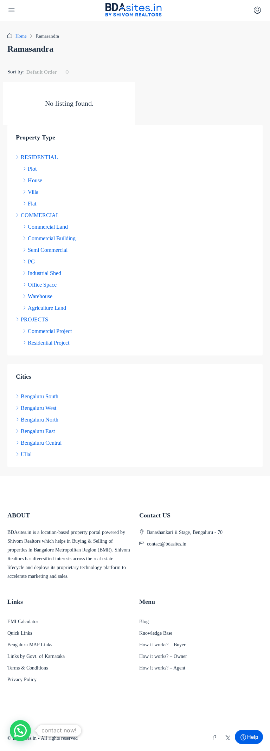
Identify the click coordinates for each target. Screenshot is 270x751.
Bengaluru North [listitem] (39, 420)
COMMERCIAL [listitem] (40, 215)
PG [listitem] (31, 262)
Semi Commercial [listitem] (48, 250)
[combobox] (47, 72)
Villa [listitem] (33, 192)
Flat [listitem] (32, 204)
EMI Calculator (22, 621)
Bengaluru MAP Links (29, 644)
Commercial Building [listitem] (52, 238)
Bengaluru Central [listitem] (41, 443)
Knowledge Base (155, 633)
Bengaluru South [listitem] (39, 396)
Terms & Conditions (27, 668)
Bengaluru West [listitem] (38, 408)
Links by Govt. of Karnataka (36, 656)
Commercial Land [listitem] (48, 227)
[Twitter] (229, 738)
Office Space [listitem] (42, 285)
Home (21, 36)
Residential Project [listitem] (48, 343)
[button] (20, 730)
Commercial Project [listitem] (50, 331)
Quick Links (19, 633)
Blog (144, 621)
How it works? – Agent (162, 668)
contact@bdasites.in (166, 544)
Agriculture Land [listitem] (47, 308)
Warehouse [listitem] (40, 296)
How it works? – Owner (163, 656)
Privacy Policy (22, 679)
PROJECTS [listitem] (34, 319)
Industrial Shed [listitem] (44, 273)
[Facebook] (216, 738)
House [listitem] (35, 180)
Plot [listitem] (32, 169)
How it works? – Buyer (162, 644)
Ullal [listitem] (26, 454)
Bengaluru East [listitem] (38, 431)
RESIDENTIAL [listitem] (39, 157)
